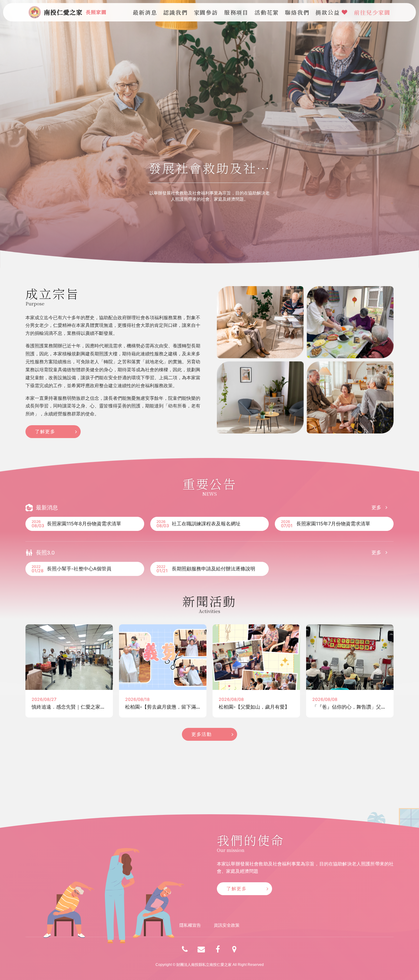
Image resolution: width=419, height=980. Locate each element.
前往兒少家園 (372, 12)
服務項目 (236, 12)
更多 (376, 507)
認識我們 (175, 12)
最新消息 (145, 12)
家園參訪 (206, 12)
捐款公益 (328, 12)
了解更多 (45, 431)
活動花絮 (267, 12)
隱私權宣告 (190, 925)
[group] (209, 134)
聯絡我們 (297, 12)
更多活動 (201, 734)
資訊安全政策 (227, 925)
